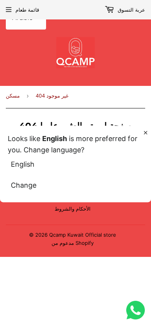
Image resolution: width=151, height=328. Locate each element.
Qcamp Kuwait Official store (82, 235)
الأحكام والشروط (73, 209)
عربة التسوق (130, 10)
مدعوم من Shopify (72, 243)
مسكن (13, 95)
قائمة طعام (27, 10)
